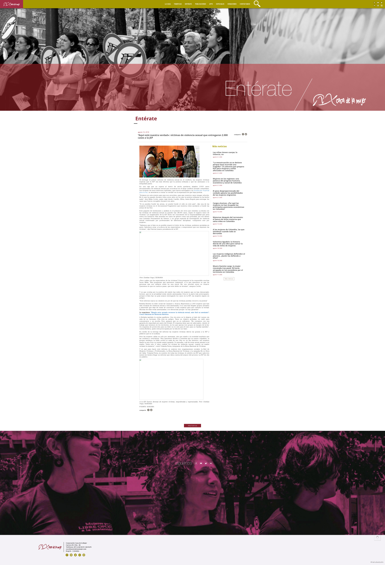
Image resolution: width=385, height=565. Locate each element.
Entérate (188, 4)
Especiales (220, 4)
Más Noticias (192, 426)
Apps (211, 4)
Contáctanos (245, 4)
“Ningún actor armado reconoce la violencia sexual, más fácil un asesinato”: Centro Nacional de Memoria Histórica (174, 313)
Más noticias (229, 279)
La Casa (168, 4)
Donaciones (232, 4)
